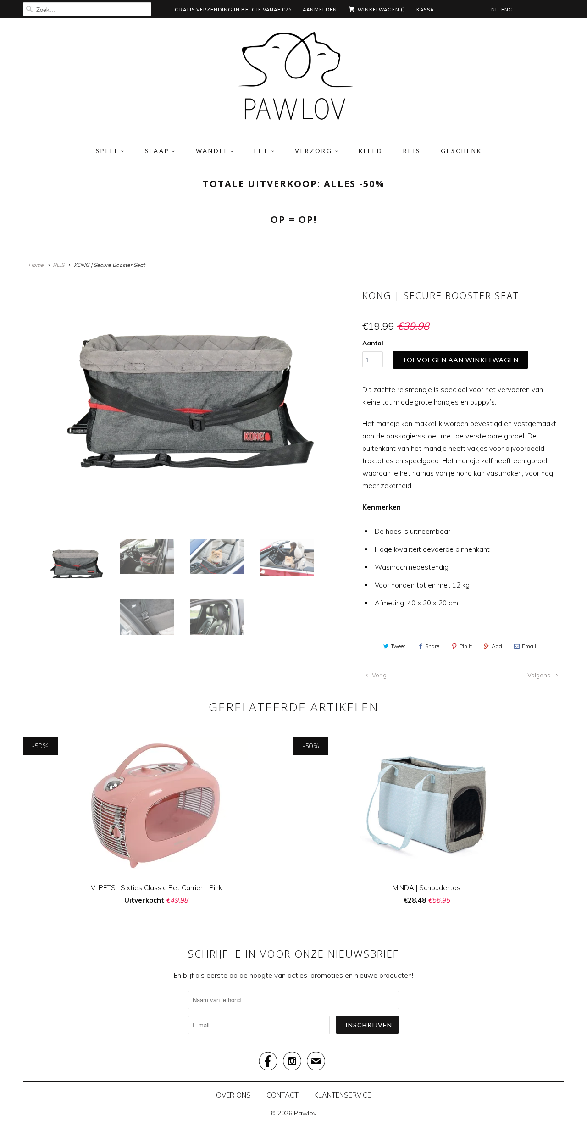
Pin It (466, 646)
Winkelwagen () (380, 9)
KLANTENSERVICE (342, 1095)
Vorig (379, 675)
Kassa (425, 9)
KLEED (371, 151)
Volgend (539, 675)
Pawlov (305, 1113)
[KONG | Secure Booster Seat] (190, 408)
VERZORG (313, 151)
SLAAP (157, 151)
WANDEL (212, 151)
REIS (412, 151)
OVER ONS (233, 1095)
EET (261, 151)
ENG (507, 9)
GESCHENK (461, 151)
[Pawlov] (293, 79)
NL (494, 9)
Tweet (398, 646)
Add (497, 646)
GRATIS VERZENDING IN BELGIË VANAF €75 (233, 9)
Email (529, 646)
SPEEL (107, 151)
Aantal (372, 343)
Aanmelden (320, 9)
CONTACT (282, 1095)
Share (432, 646)
